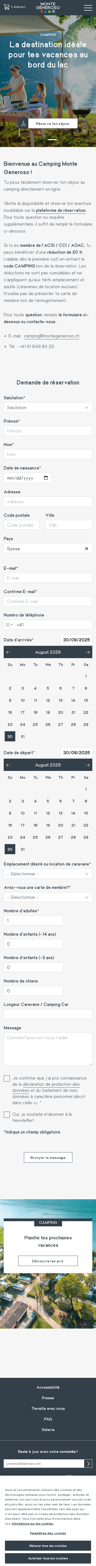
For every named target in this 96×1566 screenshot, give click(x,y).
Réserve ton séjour (53, 123)
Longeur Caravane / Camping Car (36, 1004)
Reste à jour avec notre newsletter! (48, 1451)
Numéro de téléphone (24, 614)
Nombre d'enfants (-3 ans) (29, 957)
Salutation (13, 397)
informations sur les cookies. (33, 1523)
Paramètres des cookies (48, 1533)
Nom (8, 444)
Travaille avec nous (48, 1408)
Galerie (48, 1429)
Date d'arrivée (18, 639)
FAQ (48, 1418)
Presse (48, 1397)
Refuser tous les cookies (48, 1546)
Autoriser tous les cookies (48, 1558)
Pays (8, 538)
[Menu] (88, 7)
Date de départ (18, 752)
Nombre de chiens (21, 980)
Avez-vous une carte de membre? (36, 887)
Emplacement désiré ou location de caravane (46, 863)
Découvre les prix (48, 1261)
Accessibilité (48, 1387)
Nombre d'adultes (20, 910)
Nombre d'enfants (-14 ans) (30, 934)
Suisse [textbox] (48, 548)
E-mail (10, 568)
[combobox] (48, 548)
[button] (43, 139)
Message (12, 1027)
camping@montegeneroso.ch (52, 335)
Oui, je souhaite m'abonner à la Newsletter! (42, 1117)
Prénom (11, 421)
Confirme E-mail (19, 591)
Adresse (12, 491)
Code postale (17, 515)
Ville (49, 515)
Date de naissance (21, 467)
